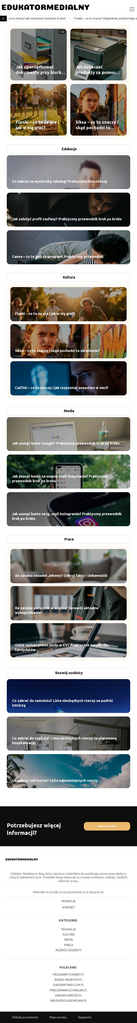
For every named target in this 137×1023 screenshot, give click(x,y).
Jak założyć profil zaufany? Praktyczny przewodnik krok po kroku (67, 219)
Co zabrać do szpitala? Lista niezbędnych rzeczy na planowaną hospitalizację (64, 740)
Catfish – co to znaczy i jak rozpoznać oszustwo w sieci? (61, 388)
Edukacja (69, 149)
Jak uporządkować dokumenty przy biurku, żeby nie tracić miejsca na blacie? (40, 69)
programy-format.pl (68, 974)
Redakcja (68, 901)
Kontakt (68, 907)
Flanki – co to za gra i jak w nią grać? (37, 125)
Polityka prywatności (25, 1017)
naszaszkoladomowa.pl (68, 1000)
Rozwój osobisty (69, 673)
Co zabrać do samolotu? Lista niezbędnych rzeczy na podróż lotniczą (62, 703)
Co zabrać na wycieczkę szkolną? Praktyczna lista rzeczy (59, 181)
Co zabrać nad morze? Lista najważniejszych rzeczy (55, 780)
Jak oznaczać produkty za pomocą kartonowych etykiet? (98, 69)
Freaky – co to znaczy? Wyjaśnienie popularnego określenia (72, 18)
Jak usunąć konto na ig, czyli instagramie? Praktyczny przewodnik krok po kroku (66, 516)
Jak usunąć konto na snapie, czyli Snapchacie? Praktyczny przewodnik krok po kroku (60, 478)
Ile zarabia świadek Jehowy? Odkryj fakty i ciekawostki (61, 575)
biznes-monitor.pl (68, 979)
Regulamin (84, 1017)
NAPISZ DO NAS (107, 826)
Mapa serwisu (58, 1017)
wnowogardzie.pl (68, 995)
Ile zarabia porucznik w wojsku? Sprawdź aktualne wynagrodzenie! (56, 610)
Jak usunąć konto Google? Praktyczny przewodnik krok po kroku (66, 443)
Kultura (69, 277)
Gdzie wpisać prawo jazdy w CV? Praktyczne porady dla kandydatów (61, 647)
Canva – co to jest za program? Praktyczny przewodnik (57, 256)
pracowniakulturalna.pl (68, 990)
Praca (69, 539)
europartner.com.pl (68, 984)
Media (69, 411)
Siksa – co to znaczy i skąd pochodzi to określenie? (97, 125)
